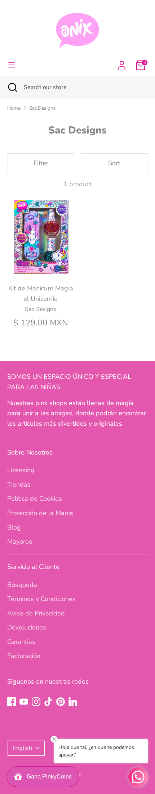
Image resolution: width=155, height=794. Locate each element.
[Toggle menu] (11, 65)
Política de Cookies (34, 498)
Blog (14, 527)
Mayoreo (19, 541)
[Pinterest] (60, 701)
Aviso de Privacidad (36, 613)
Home (14, 108)
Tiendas (19, 484)
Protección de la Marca (40, 513)
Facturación (23, 656)
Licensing (21, 470)
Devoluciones (26, 627)
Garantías (21, 641)
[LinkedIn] (72, 701)
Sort (114, 163)
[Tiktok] (48, 701)
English (22, 748)
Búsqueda (22, 584)
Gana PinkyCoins (48, 776)
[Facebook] (11, 701)
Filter (41, 163)
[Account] (122, 63)
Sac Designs (42, 108)
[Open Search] (11, 87)
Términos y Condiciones (41, 599)
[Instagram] (36, 701)
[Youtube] (23, 701)
